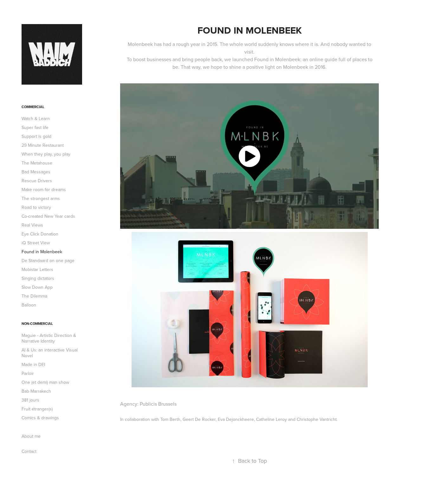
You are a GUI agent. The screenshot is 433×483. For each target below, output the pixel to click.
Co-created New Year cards (48, 216)
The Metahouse (37, 163)
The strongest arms (41, 198)
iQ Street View (36, 243)
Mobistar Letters (37, 269)
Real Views (32, 225)
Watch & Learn (36, 118)
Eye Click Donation (40, 234)
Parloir (28, 373)
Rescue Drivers (37, 180)
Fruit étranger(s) (37, 409)
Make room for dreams (44, 189)
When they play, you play (46, 154)
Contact (29, 451)
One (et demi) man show (45, 382)
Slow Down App (37, 287)
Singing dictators (38, 278)
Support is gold (36, 136)
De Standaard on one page (48, 260)
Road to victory (36, 207)
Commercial (33, 106)
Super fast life (35, 127)
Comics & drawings (40, 418)
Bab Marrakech (36, 391)
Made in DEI (33, 364)
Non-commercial (37, 323)
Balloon (29, 305)
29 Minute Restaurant (43, 145)
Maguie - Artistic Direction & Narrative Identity (49, 338)
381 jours (30, 400)
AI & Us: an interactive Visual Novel (50, 353)
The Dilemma (34, 296)
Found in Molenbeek (42, 251)
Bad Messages (36, 172)
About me (31, 436)
